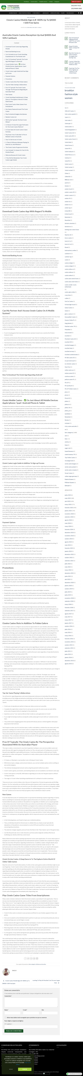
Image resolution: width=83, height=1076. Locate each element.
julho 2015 (68, 651)
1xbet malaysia (69, 151)
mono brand (68, 332)
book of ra (68, 241)
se (65, 429)
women (68, 98)
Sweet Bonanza (69, 451)
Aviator (67, 186)
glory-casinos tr (69, 314)
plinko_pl (67, 410)
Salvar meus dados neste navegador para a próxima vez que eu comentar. (27, 1017)
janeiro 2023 (68, 551)
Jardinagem (46, 13)
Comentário (8, 996)
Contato (51, 1)
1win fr (67, 117)
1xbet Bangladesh (70, 129)
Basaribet (67, 220)
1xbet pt (67, 158)
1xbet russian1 (69, 170)
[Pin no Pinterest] (34, 958)
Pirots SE (67, 398)
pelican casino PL (69, 379)
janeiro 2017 (68, 623)
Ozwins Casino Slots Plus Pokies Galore (16, 82)
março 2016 (68, 635)
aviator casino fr (69, 195)
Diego (39, 27)
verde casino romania (71, 470)
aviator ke (67, 201)
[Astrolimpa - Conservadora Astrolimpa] (10, 7)
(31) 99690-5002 (76, 8)
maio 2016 (68, 632)
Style (66, 445)
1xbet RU (67, 161)
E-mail (25, 1010)
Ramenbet (68, 417)
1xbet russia (68, 164)
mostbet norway (69, 351)
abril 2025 (68, 501)
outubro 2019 (68, 588)
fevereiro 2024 (69, 529)
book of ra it (68, 244)
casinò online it (69, 275)
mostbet (67, 335)
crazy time (68, 295)
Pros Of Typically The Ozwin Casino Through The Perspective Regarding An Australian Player (16, 89)
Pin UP (67, 382)
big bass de (68, 235)
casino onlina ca (69, 269)
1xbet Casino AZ (69, 133)
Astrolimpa (26, 1)
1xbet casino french (70, 139)
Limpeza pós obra (54, 13)
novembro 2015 (69, 642)
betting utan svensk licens (72, 229)
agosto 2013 (68, 663)
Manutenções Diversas (25, 13)
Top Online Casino (70, 457)
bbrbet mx (68, 226)
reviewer (67, 423)
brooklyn (69, 90)
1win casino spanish (70, 114)
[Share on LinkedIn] (37, 958)
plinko (66, 401)
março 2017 (68, 620)
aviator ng (67, 207)
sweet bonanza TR (70, 454)
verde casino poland (70, 467)
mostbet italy (68, 348)
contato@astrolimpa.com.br (37, 1056)
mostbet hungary (69, 345)
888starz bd (68, 179)
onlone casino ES (69, 373)
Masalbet (67, 329)
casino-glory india (70, 292)
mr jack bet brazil (70, 360)
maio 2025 (68, 498)
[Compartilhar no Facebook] (25, 958)
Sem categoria (31, 17)
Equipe (63, 13)
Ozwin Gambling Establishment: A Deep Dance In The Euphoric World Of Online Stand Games (17, 99)
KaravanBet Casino (70, 317)
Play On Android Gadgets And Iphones (16, 114)
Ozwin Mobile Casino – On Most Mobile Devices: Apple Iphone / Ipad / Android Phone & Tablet (16, 66)
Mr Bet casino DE (70, 357)
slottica (67, 442)
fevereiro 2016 (69, 638)
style (75, 94)
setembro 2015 (69, 648)
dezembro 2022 (69, 554)
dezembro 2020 (69, 582)
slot (66, 435)
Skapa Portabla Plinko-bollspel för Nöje (74, 47)
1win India (67, 120)
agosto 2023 (68, 542)
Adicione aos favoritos (41, 964)
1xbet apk (67, 123)
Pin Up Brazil (68, 385)
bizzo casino (68, 238)
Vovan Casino (68, 473)
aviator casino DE (69, 192)
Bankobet (67, 217)
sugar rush (67, 448)
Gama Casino (68, 307)
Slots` (66, 439)
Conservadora (34, 1)
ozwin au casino (69, 376)
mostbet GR (68, 342)
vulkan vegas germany (71, 476)
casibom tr (68, 253)
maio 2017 (68, 617)
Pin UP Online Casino (71, 389)
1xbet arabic (68, 126)
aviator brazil (68, 189)
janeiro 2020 (68, 585)
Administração (13, 13)
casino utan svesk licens (71, 281)
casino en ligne (69, 263)
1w (65, 108)
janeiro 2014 (68, 657)
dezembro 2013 (69, 660)
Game (66, 310)
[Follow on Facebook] (78, 13)
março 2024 (68, 526)
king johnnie (68, 323)
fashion (69, 94)
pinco (66, 392)
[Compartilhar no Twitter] (28, 958)
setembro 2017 (69, 610)
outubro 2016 (68, 626)
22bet (66, 173)
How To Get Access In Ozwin (14, 139)
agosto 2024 (68, 520)
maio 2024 (68, 523)
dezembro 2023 (69, 532)
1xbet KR (67, 148)
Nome (6, 1010)
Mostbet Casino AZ (70, 339)
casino (66, 260)
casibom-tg (68, 256)
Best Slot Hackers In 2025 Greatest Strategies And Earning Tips (74, 55)
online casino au (69, 370)
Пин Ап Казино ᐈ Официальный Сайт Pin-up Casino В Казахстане (74, 40)
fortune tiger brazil (70, 304)
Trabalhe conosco (43, 1)
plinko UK (67, 407)
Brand (66, 247)
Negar (11, 1069)
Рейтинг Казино (69, 482)
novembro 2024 (69, 514)
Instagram (56, 1)
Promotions (9, 79)
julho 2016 (68, 629)
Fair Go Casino (69, 301)
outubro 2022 (68, 557)
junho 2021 (68, 576)
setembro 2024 (69, 517)
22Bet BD (67, 176)
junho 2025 (68, 495)
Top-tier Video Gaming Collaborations (16, 84)
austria (67, 182)
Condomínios (36, 13)
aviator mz (68, 204)
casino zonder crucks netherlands (70, 286)
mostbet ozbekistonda (71, 354)
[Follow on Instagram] (80, 13)
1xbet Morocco (69, 154)
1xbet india (68, 142)
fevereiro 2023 (69, 548)
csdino (66, 298)
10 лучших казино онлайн (70, 87)
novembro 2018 (69, 598)
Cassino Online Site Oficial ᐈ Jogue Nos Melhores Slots (74, 63)
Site (43, 1010)
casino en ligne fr (69, 266)
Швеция (67, 485)
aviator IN (67, 198)
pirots (66, 395)
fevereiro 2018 (69, 607)
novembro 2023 (69, 535)
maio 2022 (68, 567)
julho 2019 (68, 592)
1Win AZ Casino (69, 111)
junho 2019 (68, 595)
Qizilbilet (67, 414)
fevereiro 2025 (69, 507)
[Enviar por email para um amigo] (31, 958)
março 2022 (68, 570)
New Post (67, 367)
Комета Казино (69, 479)
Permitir (24, 1069)
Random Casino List (11, 117)
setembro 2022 (69, 560)
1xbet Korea (68, 145)
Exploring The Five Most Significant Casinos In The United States (74, 70)
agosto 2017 (68, 613)
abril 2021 (68, 579)
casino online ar (69, 272)
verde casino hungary (70, 463)
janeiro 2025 (68, 510)
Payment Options (10, 76)
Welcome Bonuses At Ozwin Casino (15, 155)
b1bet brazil (68, 214)
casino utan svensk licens (71, 278)
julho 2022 (68, 563)
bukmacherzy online (70, 250)
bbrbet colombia (69, 223)
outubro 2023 (68, 538)
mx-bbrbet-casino (70, 364)
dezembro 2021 (69, 573)
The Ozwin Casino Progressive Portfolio (17, 147)
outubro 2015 (68, 645)
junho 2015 (68, 654)
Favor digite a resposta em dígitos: (13, 1021)
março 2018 (68, 604)
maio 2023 (68, 545)
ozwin (31, 221)
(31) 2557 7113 (76, 5)
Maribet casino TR (70, 326)
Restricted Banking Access (13, 51)
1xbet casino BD (69, 136)
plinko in (67, 404)
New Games (9, 94)
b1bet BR (67, 211)
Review (67, 420)
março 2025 (68, 504)
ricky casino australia (70, 426)
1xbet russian (68, 167)
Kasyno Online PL (69, 320)
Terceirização (70, 13)
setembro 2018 (69, 601)
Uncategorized (69, 460)
